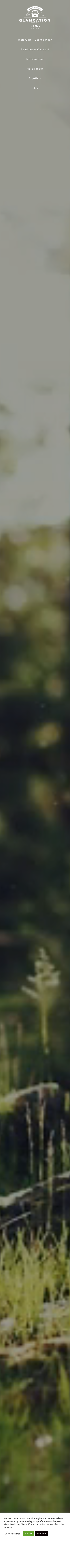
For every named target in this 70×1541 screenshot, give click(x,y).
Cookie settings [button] (12, 1533)
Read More (41, 1533)
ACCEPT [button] (28, 1533)
